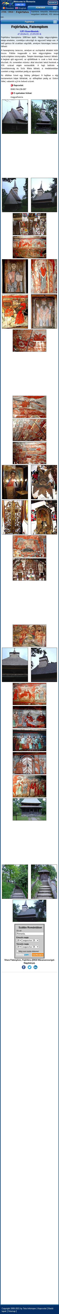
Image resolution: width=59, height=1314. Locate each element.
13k (20, 5)
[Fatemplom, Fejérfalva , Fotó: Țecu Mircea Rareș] (15, 117)
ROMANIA (40, 7)
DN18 (10, 12)
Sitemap (11, 1311)
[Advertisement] (29, 156)
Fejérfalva (22, 12)
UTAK (4, 12)
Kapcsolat (42, 1308)
